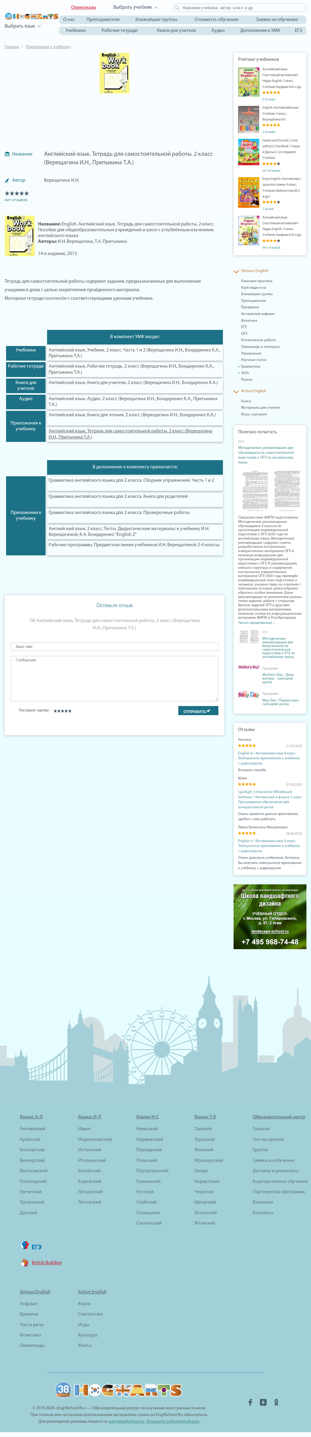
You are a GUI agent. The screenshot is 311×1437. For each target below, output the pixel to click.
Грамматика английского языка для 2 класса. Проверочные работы (119, 512)
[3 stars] (62, 711)
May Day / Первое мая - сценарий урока (281, 702)
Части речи (31, 1325)
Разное (246, 380)
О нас (69, 19)
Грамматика (250, 367)
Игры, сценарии (254, 414)
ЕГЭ (298, 30)
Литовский (89, 1202)
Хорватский (207, 1181)
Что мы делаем (268, 1139)
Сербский (146, 1202)
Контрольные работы (258, 340)
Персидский (149, 1150)
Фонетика (249, 321)
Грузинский (32, 1202)
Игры (83, 1325)
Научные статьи (254, 360)
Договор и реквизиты (276, 1171)
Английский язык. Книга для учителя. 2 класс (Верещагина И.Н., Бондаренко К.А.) (133, 382)
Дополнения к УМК (260, 30)
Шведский (205, 1202)
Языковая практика (256, 281)
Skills (245, 373)
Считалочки (90, 1314)
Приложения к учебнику (48, 47)
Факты (85, 1345)
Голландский (33, 1181)
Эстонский (205, 1213)
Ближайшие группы (156, 19)
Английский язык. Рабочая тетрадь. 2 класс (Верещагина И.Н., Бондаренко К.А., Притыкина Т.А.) (131, 369)
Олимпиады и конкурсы (260, 347)
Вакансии (263, 1202)
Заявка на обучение (277, 19)
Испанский (89, 1150)
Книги (246, 401)
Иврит (84, 1129)
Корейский (89, 1181)
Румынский (148, 1181)
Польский (146, 1160)
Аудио (218, 30)
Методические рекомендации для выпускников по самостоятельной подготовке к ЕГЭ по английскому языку (278, 648)
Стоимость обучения (216, 19)
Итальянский (92, 1160)
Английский (32, 1129)
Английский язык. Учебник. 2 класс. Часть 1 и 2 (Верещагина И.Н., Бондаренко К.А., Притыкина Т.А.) (134, 353)
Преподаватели (103, 19)
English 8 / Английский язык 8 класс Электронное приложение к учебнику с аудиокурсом (269, 759)
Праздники (250, 307)
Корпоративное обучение (280, 1181)
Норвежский (149, 1139)
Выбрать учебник (132, 7)
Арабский (30, 1139)
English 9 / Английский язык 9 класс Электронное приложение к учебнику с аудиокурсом (269, 846)
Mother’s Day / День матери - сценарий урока (278, 678)
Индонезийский (95, 1139)
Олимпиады (83, 7)
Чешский (204, 1192)
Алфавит (29, 1304)
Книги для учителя (176, 30)
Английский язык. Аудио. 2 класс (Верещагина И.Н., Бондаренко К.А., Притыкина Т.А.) (133, 402)
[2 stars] (58, 711)
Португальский (152, 1171)
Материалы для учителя (260, 408)
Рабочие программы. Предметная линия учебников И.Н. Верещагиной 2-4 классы (134, 545)
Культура (87, 1335)
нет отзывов (16, 200)
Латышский (90, 1192)
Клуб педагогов (253, 288)
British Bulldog (47, 1262)
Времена (29, 1314)
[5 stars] (69, 711)
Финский (204, 1150)
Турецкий (204, 1139)
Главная (12, 47)
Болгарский (32, 1150)
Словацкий (148, 1213)
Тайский (203, 1129)
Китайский (89, 1171)
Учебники (76, 30)
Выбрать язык (20, 26)
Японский (204, 1223)
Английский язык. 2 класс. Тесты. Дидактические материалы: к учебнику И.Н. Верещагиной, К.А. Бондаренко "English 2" (129, 531)
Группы (260, 1150)
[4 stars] (66, 711)
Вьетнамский (34, 1171)
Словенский (149, 1223)
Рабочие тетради (120, 30)
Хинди (201, 1171)
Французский (208, 1160)
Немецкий (147, 1129)
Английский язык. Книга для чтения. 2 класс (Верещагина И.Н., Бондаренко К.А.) (132, 415)
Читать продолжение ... (256, 623)
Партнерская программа (279, 1192)
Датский (28, 1213)
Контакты (263, 1213)
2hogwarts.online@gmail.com (173, 1421)
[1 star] (55, 711)
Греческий (31, 1192)
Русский (145, 1192)
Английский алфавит (258, 314)
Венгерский (32, 1160)
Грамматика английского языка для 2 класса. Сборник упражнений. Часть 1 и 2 (131, 480)
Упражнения (251, 353)
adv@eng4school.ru (126, 1421)
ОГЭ (244, 334)
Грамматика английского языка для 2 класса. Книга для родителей (118, 496)
